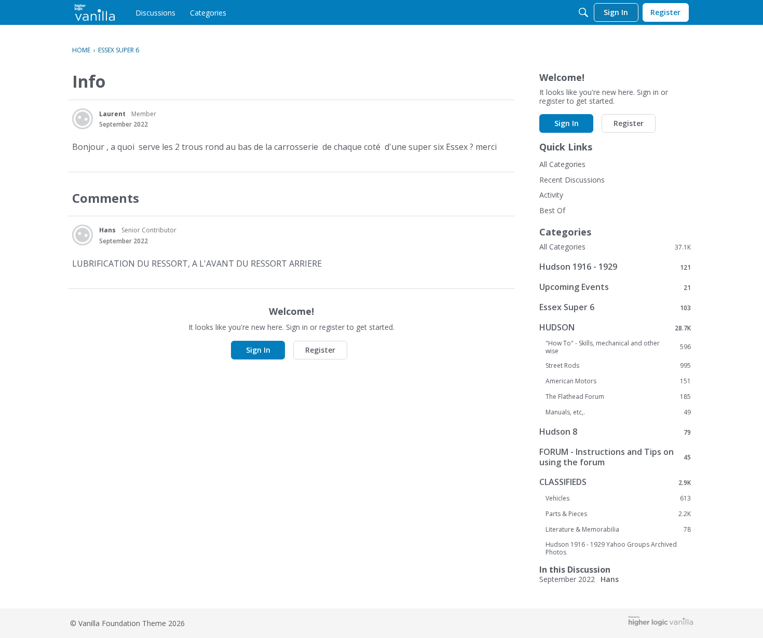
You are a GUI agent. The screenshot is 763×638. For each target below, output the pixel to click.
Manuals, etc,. (618, 412)
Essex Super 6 (615, 307)
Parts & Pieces (618, 514)
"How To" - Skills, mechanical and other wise (618, 347)
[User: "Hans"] (82, 235)
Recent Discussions (572, 180)
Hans (107, 230)
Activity (551, 195)
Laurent (112, 113)
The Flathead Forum (618, 396)
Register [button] (320, 350)
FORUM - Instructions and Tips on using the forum (615, 457)
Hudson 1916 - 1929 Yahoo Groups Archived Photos (611, 548)
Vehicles (618, 498)
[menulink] (155, 12)
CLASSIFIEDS (615, 482)
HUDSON (615, 327)
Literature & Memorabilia (618, 529)
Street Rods (618, 365)
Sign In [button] (258, 350)
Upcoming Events (615, 287)
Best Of (552, 210)
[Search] (583, 12)
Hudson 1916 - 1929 (615, 266)
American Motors (618, 381)
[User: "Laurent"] (82, 118)
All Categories (562, 164)
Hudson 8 (615, 431)
